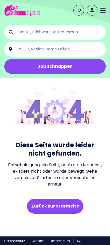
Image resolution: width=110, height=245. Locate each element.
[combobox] (59, 32)
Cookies (38, 241)
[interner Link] (22, 10)
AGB (80, 241)
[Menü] (103, 10)
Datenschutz (14, 241)
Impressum (60, 241)
